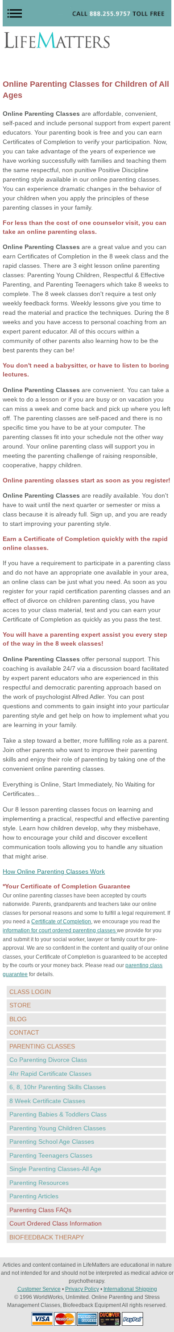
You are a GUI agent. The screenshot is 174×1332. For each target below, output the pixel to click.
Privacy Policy (82, 1289)
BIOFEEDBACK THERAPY (46, 1237)
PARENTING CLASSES (42, 1046)
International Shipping (130, 1289)
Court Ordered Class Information (55, 1223)
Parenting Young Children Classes (57, 1128)
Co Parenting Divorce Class (48, 1059)
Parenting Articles (33, 1196)
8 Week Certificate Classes (47, 1100)
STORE (20, 1005)
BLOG (18, 1019)
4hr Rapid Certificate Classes (50, 1073)
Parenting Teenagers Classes (50, 1155)
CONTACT (24, 1032)
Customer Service (39, 1289)
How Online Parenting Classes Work (54, 871)
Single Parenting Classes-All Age (55, 1168)
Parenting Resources (39, 1182)
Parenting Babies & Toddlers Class (58, 1114)
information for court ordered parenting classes (60, 930)
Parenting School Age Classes (51, 1141)
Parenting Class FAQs (40, 1210)
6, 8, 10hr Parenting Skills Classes (57, 1087)
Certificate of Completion (61, 921)
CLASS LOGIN (30, 991)
